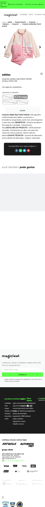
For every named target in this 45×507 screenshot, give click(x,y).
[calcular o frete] (33, 101)
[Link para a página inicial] (4, 2)
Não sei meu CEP (35, 95)
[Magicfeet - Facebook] (28, 405)
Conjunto (34, 2)
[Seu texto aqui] (37, 483)
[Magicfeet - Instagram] (31, 405)
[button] (7, 82)
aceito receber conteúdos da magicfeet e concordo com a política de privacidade (23, 378)
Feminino (24, 2)
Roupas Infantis (13, 2)
